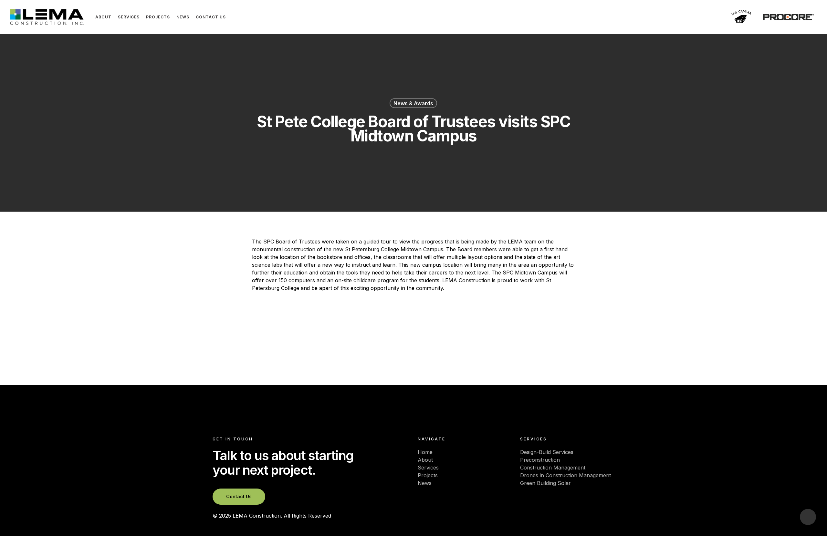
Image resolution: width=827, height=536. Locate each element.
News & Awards (413, 103)
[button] (239, 497)
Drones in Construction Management (565, 475)
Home (425, 452)
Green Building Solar (545, 483)
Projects (428, 475)
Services (428, 467)
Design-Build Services (546, 452)
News (425, 483)
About (425, 460)
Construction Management (552, 467)
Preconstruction (540, 460)
